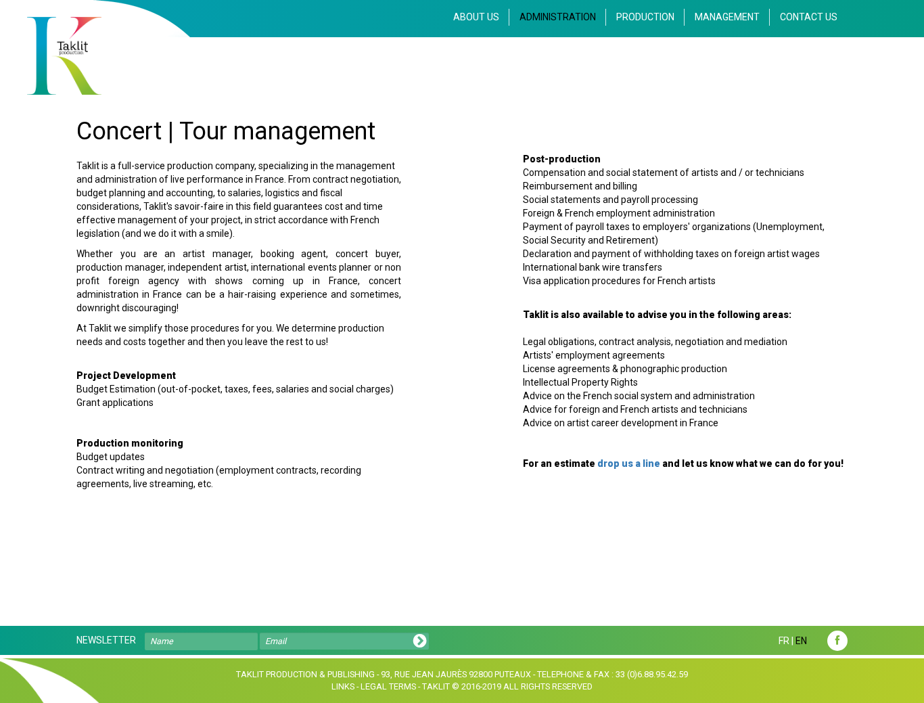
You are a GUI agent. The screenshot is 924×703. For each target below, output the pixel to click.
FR (784, 640)
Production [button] (645, 17)
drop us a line (628, 463)
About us (476, 17)
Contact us (808, 17)
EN (801, 640)
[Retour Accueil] (64, 56)
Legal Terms (388, 686)
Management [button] (727, 17)
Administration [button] (557, 17)
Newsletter (106, 640)
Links (342, 686)
